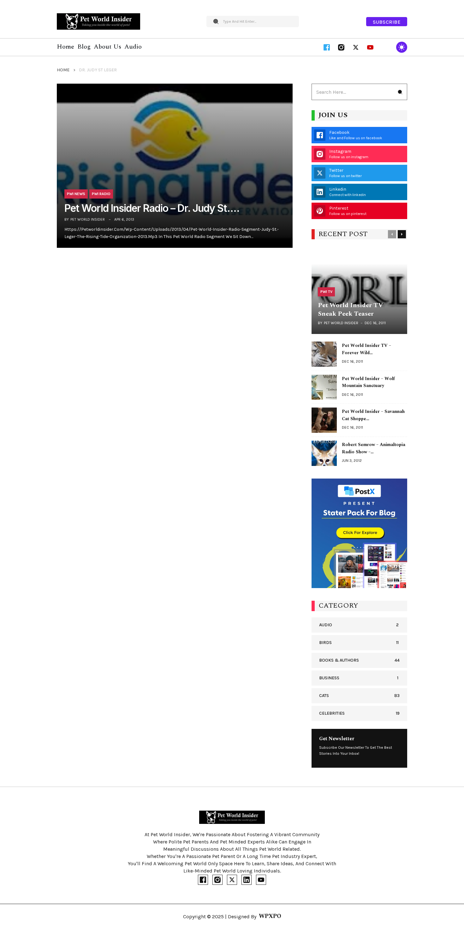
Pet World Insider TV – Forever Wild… (366, 349)
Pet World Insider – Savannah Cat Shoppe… (373, 415)
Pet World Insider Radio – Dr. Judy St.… (152, 208)
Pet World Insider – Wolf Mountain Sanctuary (368, 382)
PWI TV (326, 291)
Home (63, 70)
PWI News (76, 194)
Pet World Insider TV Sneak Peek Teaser (350, 309)
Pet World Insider (87, 219)
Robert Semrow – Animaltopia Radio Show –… (373, 448)
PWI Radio (101, 194)
